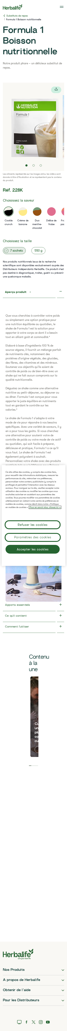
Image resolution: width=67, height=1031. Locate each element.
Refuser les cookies (32, 525)
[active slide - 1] (26, 165)
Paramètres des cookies (32, 537)
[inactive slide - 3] (41, 165)
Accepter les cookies (33, 549)
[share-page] (56, 90)
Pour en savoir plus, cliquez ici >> (45, 507)
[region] (33, 515)
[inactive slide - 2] (34, 165)
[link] (62, 7)
